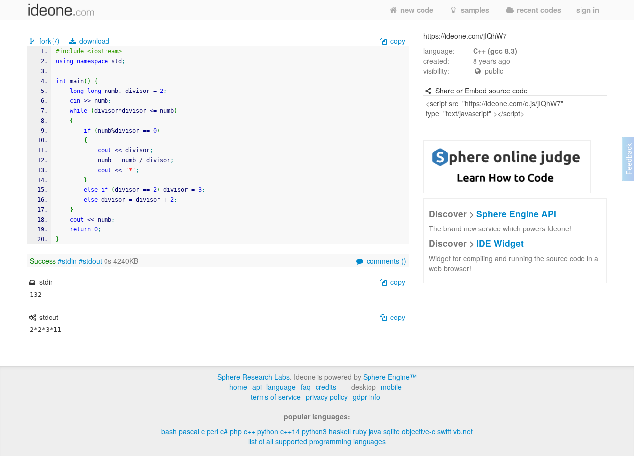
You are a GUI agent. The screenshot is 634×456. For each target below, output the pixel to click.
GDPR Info (366, 397)
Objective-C (418, 431)
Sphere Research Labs (253, 377)
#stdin (67, 261)
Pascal (189, 431)
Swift (444, 431)
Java (375, 431)
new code (415, 9)
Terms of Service (276, 397)
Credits (326, 387)
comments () (385, 261)
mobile (391, 387)
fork (48, 41)
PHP (236, 431)
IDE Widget (500, 243)
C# (224, 431)
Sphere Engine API (516, 213)
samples (474, 9)
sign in (587, 9)
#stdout (90, 261)
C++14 (290, 431)
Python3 (314, 431)
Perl (212, 431)
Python (267, 431)
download (93, 41)
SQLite (391, 431)
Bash (169, 431)
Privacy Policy (327, 397)
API (257, 387)
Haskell (340, 431)
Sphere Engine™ (390, 377)
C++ (249, 431)
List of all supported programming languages (317, 441)
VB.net (463, 431)
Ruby (360, 431)
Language (281, 387)
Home (238, 387)
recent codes (538, 9)
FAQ (306, 387)
